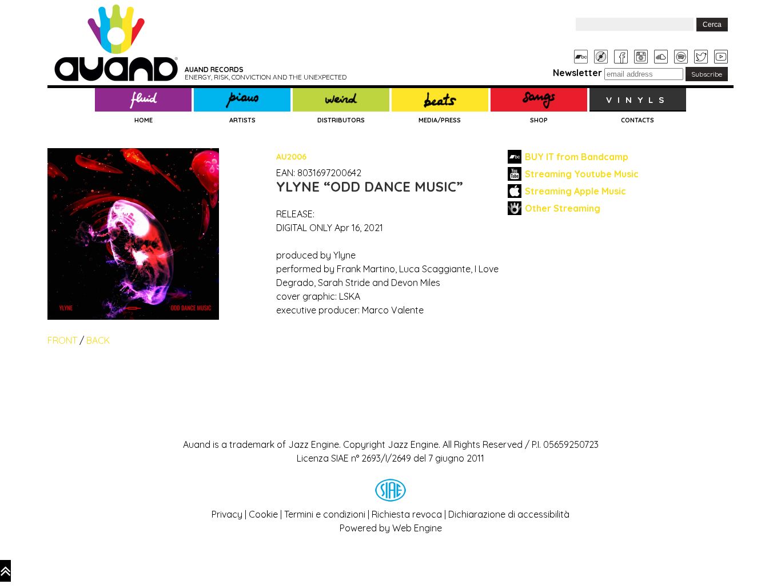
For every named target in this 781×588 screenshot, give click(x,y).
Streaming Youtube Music (582, 174)
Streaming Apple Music (575, 191)
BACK (98, 340)
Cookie (263, 514)
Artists (242, 120)
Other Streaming (562, 208)
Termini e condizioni (324, 514)
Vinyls (638, 99)
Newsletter (577, 72)
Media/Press (440, 120)
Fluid (143, 100)
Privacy (227, 514)
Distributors (341, 120)
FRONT (62, 340)
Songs (539, 100)
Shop (539, 120)
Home (143, 120)
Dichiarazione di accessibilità (508, 514)
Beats (440, 100)
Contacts (637, 120)
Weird (341, 100)
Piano (242, 100)
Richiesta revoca (407, 514)
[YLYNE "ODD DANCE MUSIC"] (133, 155)
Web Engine (417, 528)
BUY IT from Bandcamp (576, 156)
